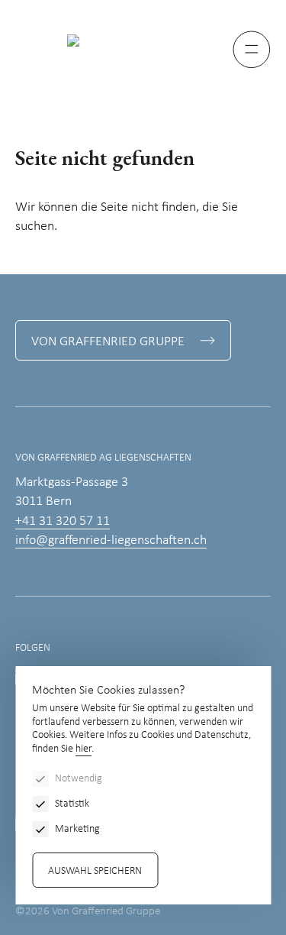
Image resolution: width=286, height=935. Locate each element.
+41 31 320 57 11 (62, 521)
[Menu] (252, 50)
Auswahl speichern (95, 871)
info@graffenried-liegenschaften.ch (111, 540)
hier (84, 749)
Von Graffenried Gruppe (108, 342)
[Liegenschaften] (143, 40)
